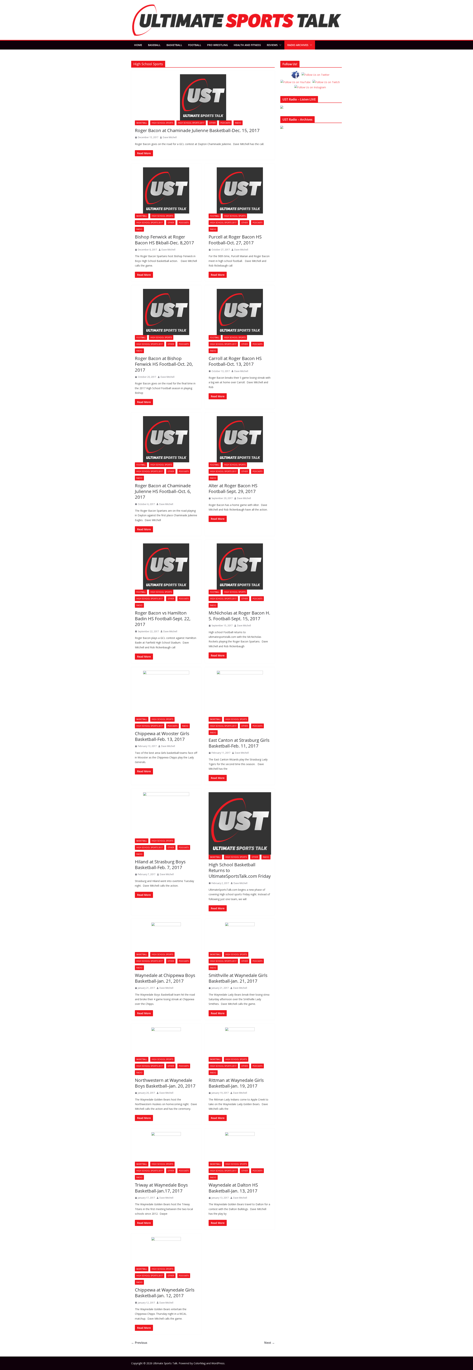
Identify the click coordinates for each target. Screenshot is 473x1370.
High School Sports (162, 123)
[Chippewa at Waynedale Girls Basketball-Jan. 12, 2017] (166, 1252)
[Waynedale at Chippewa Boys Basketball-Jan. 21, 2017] (166, 937)
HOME (138, 45)
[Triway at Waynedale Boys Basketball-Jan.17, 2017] (166, 1147)
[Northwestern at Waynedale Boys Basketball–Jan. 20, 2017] (166, 1042)
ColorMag (199, 1363)
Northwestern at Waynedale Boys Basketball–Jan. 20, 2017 (165, 1083)
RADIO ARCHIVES (297, 45)
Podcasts (225, 123)
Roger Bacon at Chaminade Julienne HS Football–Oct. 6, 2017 (163, 491)
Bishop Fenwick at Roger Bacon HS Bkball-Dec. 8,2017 (164, 239)
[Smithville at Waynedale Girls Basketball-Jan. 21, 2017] (240, 937)
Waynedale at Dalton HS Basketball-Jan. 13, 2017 (233, 1188)
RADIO (238, 123)
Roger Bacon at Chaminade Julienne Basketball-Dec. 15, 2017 (197, 130)
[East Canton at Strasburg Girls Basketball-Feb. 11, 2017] (240, 694)
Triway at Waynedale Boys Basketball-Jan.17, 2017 (161, 1188)
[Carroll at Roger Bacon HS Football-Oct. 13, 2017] (240, 312)
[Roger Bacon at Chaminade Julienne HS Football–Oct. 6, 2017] (166, 439)
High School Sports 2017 (191, 123)
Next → (269, 1343)
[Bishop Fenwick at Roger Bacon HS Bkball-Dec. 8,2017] (166, 190)
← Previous (139, 1343)
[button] (279, 45)
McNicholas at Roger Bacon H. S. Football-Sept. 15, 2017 (239, 616)
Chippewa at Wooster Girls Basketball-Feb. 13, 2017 (162, 736)
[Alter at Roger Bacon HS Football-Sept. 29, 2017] (240, 439)
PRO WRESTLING (217, 45)
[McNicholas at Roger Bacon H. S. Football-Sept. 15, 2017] (240, 566)
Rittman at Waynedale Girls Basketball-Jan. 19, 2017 (236, 1083)
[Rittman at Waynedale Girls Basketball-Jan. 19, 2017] (240, 1042)
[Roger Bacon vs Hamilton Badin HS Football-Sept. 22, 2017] (166, 566)
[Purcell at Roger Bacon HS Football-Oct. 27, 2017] (240, 190)
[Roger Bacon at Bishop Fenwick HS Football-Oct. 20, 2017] (166, 312)
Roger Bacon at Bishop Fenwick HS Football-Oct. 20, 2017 (164, 364)
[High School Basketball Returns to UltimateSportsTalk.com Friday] (240, 823)
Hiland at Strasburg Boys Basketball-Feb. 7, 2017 (160, 864)
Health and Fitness (247, 45)
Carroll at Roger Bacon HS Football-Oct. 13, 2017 (235, 361)
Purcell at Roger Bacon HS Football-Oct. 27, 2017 (235, 239)
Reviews (272, 45)
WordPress (217, 1363)
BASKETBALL (174, 45)
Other (212, 123)
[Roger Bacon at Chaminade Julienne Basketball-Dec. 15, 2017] (203, 97)
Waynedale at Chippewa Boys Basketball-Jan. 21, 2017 (165, 978)
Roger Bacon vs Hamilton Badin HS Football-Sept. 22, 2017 (162, 618)
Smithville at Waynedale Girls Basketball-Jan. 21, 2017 (238, 978)
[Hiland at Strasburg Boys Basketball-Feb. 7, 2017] (166, 815)
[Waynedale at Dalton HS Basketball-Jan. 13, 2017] (240, 1147)
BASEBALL (154, 45)
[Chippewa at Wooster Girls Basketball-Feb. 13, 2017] (166, 694)
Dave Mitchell (170, 137)
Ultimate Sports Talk (165, 1363)
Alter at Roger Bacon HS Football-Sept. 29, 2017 (233, 488)
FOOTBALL (194, 45)
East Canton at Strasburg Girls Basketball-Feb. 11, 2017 (239, 743)
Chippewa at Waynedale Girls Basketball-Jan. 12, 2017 (164, 1293)
